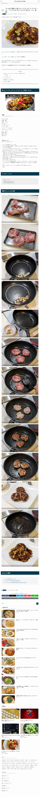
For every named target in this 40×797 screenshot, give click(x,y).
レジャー (21, 765)
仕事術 (5, 785)
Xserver (22, 760)
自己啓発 (4, 768)
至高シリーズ (10, 768)
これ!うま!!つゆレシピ (33, 760)
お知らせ (5, 775)
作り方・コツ (8, 76)
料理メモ (4, 590)
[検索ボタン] (39, 1)
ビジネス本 (18, 763)
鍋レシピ (30, 768)
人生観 (32, 765)
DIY (8, 760)
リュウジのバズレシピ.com (7, 51)
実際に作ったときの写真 (8, 79)
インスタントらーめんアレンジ (21, 761)
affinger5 (4, 760)
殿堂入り (17, 590)
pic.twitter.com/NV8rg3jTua (15, 580)
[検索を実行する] (37, 603)
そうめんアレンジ (5, 761)
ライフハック (29, 763)
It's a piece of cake (20, 1)
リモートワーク (5, 765)
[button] (5, 596)
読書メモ (5, 790)
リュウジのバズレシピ (11, 590)
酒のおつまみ (24, 768)
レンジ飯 (26, 765)
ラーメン (36, 763)
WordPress (17, 760)
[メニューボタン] (1, 1)
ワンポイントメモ (7, 78)
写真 (36, 765)
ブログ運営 (6, 780)
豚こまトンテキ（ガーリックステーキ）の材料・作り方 (14, 73)
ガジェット (6, 778)
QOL (12, 760)
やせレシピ (12, 761)
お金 (26, 760)
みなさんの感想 (7, 81)
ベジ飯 (24, 763)
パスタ (13, 763)
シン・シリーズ (31, 761)
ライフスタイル (7, 783)
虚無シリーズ (17, 768)
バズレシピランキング (6, 763)
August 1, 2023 (23, 582)
